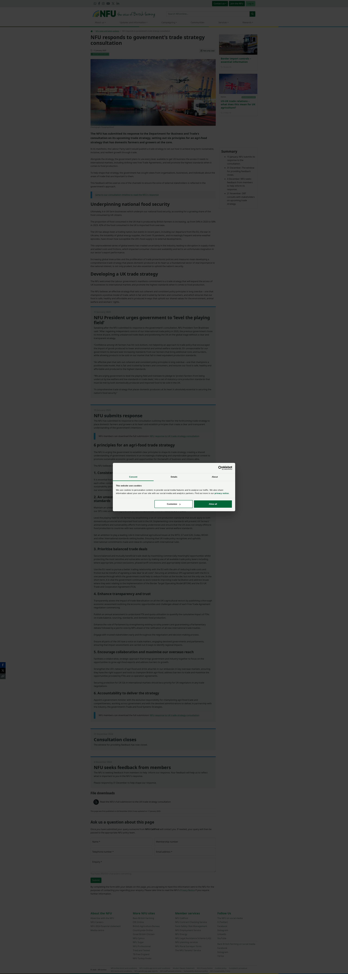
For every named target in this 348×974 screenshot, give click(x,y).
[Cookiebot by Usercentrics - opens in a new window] (220, 468)
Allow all (213, 504)
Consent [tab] (133, 477)
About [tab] (215, 477)
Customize (172, 504)
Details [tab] (174, 477)
